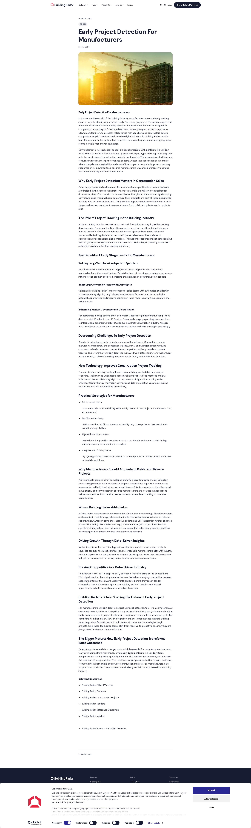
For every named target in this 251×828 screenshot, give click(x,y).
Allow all (211, 790)
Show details (154, 823)
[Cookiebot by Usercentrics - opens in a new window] (34, 823)
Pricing (130, 5)
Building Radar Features (90, 513)
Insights (118, 5)
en (161, 5)
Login (170, 5)
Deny (211, 807)
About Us (106, 5)
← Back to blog (85, 18)
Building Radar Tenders (104, 290)
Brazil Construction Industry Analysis (149, 322)
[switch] (93, 823)
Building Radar (153, 136)
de (165, 5)
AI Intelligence (95, 782)
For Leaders (134, 782)
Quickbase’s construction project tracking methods (130, 375)
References (174, 782)
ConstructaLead (115, 129)
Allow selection (211, 799)
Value (94, 5)
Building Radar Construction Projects (112, 235)
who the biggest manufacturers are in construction (129, 547)
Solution (82, 5)
